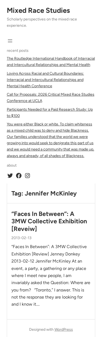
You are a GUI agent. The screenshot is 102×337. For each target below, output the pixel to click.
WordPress (63, 329)
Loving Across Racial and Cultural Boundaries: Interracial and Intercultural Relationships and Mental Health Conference (45, 79)
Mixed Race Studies (38, 10)
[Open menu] (10, 41)
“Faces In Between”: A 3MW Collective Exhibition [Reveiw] (49, 221)
